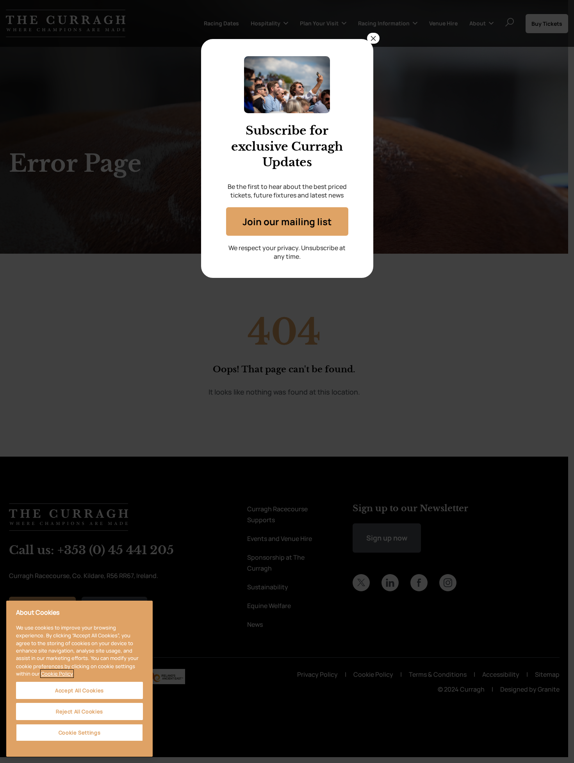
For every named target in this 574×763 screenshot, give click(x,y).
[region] (79, 679)
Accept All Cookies (79, 690)
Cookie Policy (57, 673)
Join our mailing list (287, 221)
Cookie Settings (80, 732)
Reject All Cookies (79, 711)
